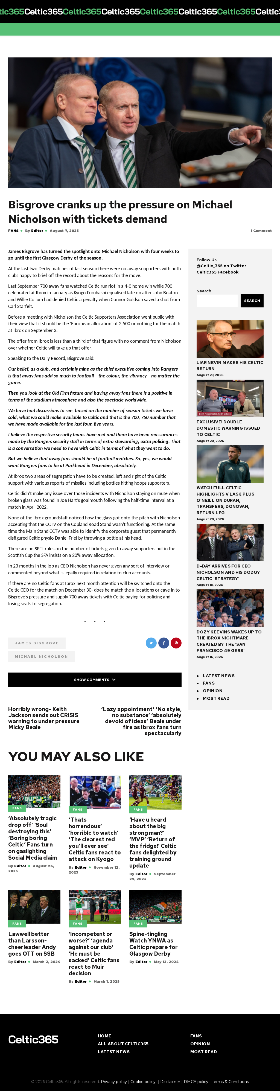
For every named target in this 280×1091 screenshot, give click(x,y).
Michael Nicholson (41, 664)
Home (105, 1044)
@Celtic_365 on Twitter (221, 264)
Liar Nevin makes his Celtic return (230, 364)
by (34, 231)
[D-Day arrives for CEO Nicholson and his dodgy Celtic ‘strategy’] (230, 542)
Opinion (213, 689)
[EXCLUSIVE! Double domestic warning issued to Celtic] (230, 398)
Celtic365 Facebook (217, 270)
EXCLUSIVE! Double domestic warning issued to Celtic (228, 427)
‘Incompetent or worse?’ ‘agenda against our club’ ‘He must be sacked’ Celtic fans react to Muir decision (94, 962)
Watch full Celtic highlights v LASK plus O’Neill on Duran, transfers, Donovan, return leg (225, 499)
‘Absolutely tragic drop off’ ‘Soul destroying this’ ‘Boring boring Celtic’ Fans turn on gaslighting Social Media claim (32, 846)
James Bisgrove (37, 651)
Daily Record (52, 361)
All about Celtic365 (123, 1052)
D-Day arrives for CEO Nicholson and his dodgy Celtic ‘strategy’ (228, 571)
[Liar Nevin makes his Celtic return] (230, 338)
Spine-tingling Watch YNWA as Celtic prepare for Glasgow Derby (153, 952)
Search (204, 289)
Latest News (219, 674)
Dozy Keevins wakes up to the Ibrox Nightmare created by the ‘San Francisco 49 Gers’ (229, 640)
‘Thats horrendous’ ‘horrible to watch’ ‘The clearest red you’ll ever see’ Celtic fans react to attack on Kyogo (95, 848)
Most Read (216, 697)
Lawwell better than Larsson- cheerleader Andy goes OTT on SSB (32, 952)
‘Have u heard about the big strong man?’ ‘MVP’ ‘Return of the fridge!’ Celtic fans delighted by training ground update (153, 851)
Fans (13, 231)
